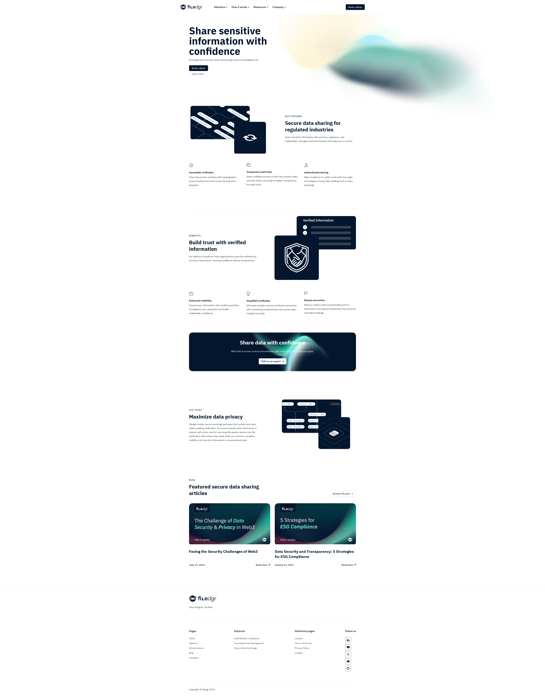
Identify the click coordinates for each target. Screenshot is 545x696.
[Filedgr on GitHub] (348, 668)
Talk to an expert (272, 361)
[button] (220, 7)
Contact (299, 638)
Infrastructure (196, 648)
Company (194, 657)
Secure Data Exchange (245, 648)
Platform (193, 643)
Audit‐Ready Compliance (246, 638)
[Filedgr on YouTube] (348, 647)
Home (192, 638)
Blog (191, 653)
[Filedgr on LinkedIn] (348, 640)
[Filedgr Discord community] (348, 661)
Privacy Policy (302, 648)
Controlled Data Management (249, 643)
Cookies (299, 653)
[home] (191, 7)
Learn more (198, 73)
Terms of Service (303, 643)
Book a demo (355, 7)
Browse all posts (343, 493)
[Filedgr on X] (348, 654)
